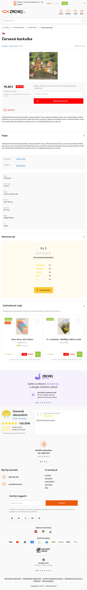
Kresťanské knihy (18, 27)
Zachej (7, 27)
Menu (82, 14)
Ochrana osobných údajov (53, 578)
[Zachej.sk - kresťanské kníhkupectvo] (13, 12)
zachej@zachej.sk (15, 484)
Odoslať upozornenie (60, 101)
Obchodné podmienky (13, 578)
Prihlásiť (62, 503)
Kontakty (48, 475)
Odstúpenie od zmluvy (73, 578)
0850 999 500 (14, 477)
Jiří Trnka (4, 46)
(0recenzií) (81, 46)
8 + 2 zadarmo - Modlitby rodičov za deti (64, 339)
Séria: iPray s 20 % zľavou (22, 339)
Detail (65, 3)
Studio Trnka (20, 159)
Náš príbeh (48, 485)
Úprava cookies (48, 581)
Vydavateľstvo (49, 481)
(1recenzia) (25, 345)
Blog (46, 488)
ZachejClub (48, 478)
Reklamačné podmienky (32, 578)
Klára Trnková (13, 46)
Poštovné (37, 581)
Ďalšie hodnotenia (20, 418)
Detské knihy (32, 27)
